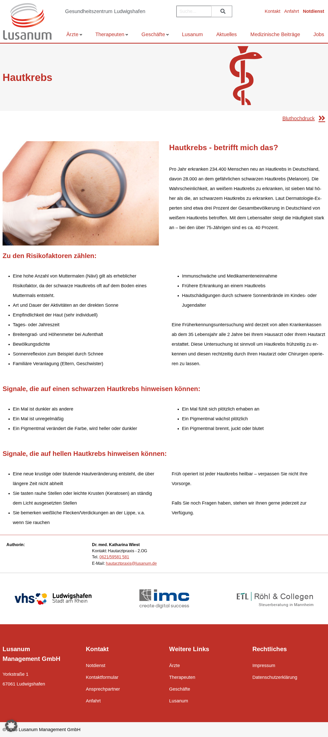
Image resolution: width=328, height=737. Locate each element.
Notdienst (313, 11)
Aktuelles (226, 34)
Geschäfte (153, 34)
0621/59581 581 (114, 557)
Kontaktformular (102, 677)
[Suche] (222, 11)
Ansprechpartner (103, 689)
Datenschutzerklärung (274, 677)
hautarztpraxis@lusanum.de (131, 563)
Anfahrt (291, 11)
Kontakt (272, 11)
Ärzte (72, 34)
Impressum (263, 665)
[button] (11, 725)
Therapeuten (109, 34)
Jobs (318, 34)
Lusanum (192, 34)
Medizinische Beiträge (275, 34)
